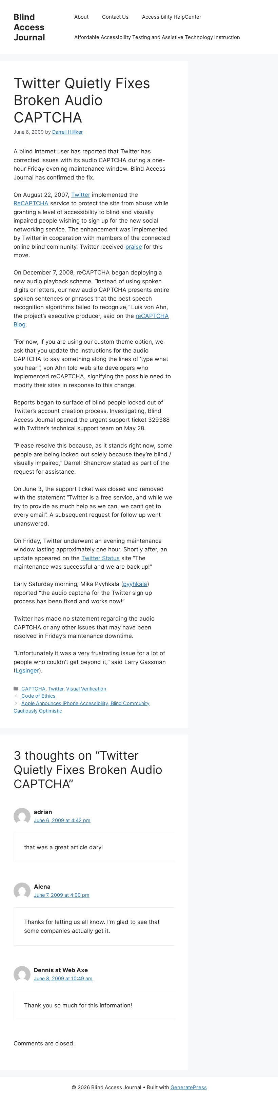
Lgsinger (27, 670)
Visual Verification (86, 689)
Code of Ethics (38, 696)
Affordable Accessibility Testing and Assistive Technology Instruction (157, 37)
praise (133, 246)
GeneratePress (189, 1087)
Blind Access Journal (29, 27)
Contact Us (115, 17)
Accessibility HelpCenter (171, 17)
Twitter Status (100, 558)
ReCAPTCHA (31, 203)
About (81, 17)
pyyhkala (135, 584)
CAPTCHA (33, 689)
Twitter (80, 194)
